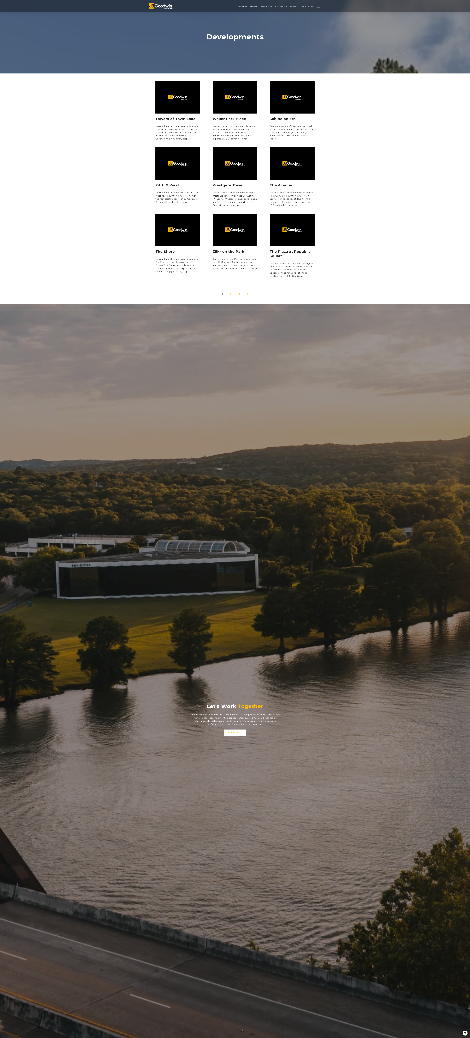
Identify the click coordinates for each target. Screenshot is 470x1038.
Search (254, 6)
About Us (242, 6)
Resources (266, 6)
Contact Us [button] (235, 733)
